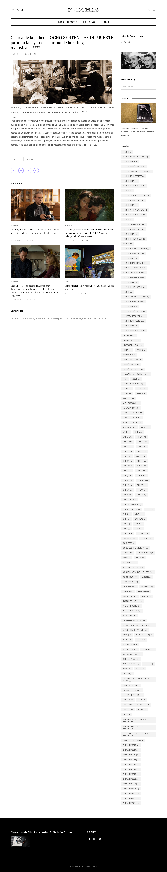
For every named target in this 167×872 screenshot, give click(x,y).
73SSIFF (67, 282)
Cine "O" (16, 159)
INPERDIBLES (31, 159)
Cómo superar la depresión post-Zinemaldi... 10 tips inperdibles (89, 287)
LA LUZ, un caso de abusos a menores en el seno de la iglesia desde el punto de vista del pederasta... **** (35, 233)
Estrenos (14, 225)
